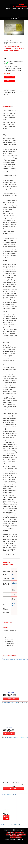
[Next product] (5, 55)
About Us (10, 832)
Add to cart (9, 77)
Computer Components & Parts (11, 42)
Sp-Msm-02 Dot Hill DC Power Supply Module (8, 730)
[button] (9, 19)
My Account (20, 832)
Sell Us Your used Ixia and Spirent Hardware (12, 824)
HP (7, 94)
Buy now (9, 80)
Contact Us (21, 834)
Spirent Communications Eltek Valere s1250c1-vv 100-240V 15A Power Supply (13, 783)
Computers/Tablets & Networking (11, 40)
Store (8, 834)
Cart (14, 834)
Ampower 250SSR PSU (5, 812)
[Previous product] (8, 55)
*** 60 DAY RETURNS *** (14, 584)
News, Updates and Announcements (16, 836)
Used (12, 578)
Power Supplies (11, 92)
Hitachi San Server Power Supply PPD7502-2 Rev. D (9, 695)
